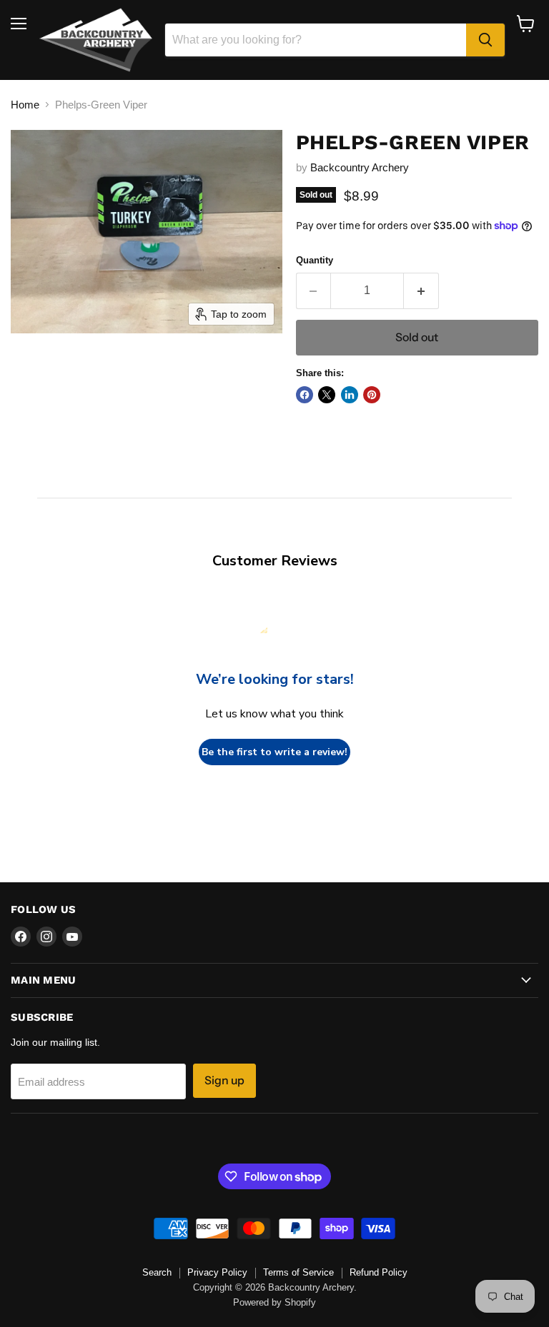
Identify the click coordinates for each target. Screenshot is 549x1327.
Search (157, 1272)
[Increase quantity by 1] (421, 290)
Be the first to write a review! (274, 752)
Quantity (314, 260)
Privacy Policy (217, 1272)
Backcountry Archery (359, 167)
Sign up (224, 1080)
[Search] (485, 40)
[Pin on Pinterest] (371, 394)
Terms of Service (298, 1272)
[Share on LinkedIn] (349, 394)
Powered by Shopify (274, 1302)
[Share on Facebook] (304, 394)
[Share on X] (326, 394)
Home (25, 105)
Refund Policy (378, 1272)
